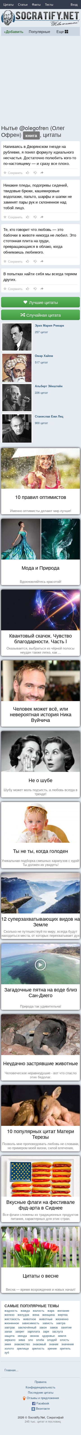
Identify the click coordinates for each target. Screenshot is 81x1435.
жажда (25, 1310)
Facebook (42, 1403)
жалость (38, 1310)
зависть (48, 1323)
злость (64, 1340)
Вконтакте (43, 1408)
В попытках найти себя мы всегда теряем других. (40, 276)
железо (9, 1314)
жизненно (62, 1319)
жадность (11, 1310)
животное (29, 1319)
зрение (52, 1348)
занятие (66, 1327)
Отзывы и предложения (43, 1398)
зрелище (23, 1348)
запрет (19, 1331)
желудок (23, 1314)
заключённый (27, 1327)
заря (46, 1331)
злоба (40, 1340)
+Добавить (13, 31)
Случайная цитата (43, 315)
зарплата (33, 1331)
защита (9, 1335)
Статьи (22, 4)
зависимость (30, 1323)
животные (45, 1319)
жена (35, 1314)
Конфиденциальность (40, 1387)
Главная (10, 1370)
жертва (63, 1314)
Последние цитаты (40, 1392)
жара (50, 1310)
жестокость (12, 1319)
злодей (52, 1340)
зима (21, 1340)
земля (62, 1335)
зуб (6, 1352)
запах (8, 1331)
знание (53, 1344)
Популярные (39, 31)
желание (63, 1310)
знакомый (39, 1344)
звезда (22, 1335)
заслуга (57, 1331)
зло (30, 1340)
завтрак (9, 1327)
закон (43, 1327)
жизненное (11, 1323)
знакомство (22, 1344)
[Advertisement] (40, 80)
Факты (36, 4)
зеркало (9, 1340)
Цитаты (8, 4)
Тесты (49, 4)
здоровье (48, 1335)
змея (7, 1344)
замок (54, 1327)
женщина (48, 1314)
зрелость (38, 1348)
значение (67, 1344)
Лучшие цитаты (43, 302)
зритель (65, 1348)
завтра (60, 1323)
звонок (34, 1335)
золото (9, 1348)
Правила (40, 1382)
